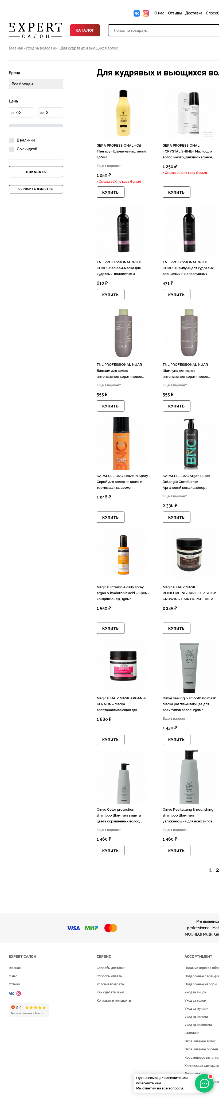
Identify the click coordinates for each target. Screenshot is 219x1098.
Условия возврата (110, 984)
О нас (159, 13)
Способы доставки (111, 968)
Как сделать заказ (110, 992)
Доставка (193, 13)
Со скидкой (27, 149)
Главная (16, 48)
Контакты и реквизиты (114, 1000)
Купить (110, 192)
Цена (13, 101)
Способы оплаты (109, 976)
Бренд (14, 73)
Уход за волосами (41, 48)
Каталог (85, 30)
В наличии (26, 140)
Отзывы (175, 13)
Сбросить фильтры (36, 189)
